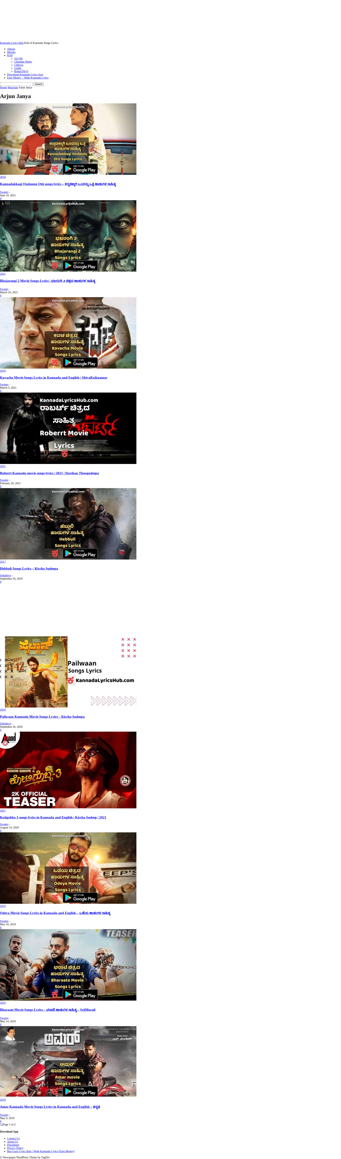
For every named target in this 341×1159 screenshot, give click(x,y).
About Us (12, 1141)
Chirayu (18, 64)
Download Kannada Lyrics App (25, 74)
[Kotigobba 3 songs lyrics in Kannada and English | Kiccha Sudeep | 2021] (68, 807)
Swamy (4, 192)
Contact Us (13, 1138)
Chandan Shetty (23, 61)
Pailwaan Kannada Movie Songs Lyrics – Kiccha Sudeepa (42, 716)
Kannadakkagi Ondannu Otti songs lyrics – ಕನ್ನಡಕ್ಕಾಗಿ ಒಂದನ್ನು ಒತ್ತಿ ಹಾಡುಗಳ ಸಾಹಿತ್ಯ (58, 184)
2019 (3, 370)
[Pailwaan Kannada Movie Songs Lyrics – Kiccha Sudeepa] (68, 706)
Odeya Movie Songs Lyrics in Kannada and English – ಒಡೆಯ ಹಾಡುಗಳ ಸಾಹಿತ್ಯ (55, 913)
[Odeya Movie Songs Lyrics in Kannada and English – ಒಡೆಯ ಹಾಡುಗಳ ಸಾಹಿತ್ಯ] (68, 902)
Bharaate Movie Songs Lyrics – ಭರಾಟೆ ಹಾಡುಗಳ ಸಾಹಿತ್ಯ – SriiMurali (47, 1010)
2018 (3, 177)
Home (3, 87)
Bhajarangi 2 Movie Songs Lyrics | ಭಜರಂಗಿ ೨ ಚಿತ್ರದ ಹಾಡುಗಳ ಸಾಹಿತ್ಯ (47, 281)
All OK (18, 58)
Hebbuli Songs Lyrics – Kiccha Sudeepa (29, 568)
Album (11, 48)
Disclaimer (13, 1144)
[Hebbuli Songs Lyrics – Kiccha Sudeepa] (68, 558)
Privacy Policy (15, 1148)
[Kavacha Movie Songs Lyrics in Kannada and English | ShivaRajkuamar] (68, 367)
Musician (13, 87)
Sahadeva (5, 575)
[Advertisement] (170, 610)
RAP (10, 55)
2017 (3, 561)
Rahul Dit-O (21, 71)
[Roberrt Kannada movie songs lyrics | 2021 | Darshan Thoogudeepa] (68, 462)
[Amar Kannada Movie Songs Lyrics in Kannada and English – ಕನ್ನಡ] (68, 1096)
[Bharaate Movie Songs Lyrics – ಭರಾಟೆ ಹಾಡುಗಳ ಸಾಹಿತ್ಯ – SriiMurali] (68, 999)
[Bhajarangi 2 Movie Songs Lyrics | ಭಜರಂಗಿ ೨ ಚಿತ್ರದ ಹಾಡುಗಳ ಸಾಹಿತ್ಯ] (68, 270)
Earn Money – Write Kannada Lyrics (27, 77)
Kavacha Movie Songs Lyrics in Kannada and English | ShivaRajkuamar (53, 377)
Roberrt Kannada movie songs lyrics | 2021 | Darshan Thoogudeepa (49, 473)
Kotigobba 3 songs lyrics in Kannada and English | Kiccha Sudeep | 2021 (53, 817)
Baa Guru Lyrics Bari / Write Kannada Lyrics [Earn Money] (40, 1151)
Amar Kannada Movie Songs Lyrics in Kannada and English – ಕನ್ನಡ (50, 1107)
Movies (11, 52)
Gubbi (17, 68)
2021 (3, 273)
